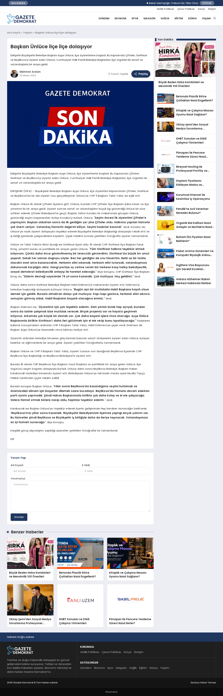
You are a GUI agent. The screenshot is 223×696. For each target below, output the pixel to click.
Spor (135, 18)
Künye (201, 9)
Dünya (192, 18)
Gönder (19, 517)
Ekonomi (120, 18)
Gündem (103, 18)
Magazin (149, 18)
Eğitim (179, 18)
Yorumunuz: (18, 478)
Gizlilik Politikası (165, 9)
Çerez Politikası (186, 9)
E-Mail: (86, 465)
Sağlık (165, 18)
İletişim (212, 9)
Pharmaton (112, 691)
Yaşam (206, 18)
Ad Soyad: (17, 465)
